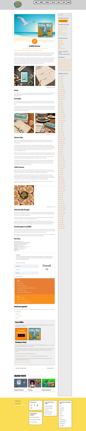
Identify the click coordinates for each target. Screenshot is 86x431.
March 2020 (61, 224)
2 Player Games (62, 59)
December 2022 (61, 160)
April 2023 (60, 153)
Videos (58, 2)
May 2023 (60, 151)
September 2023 (61, 143)
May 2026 (60, 81)
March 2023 (61, 155)
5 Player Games (68, 59)
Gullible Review (34, 46)
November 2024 (61, 116)
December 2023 (61, 137)
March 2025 (61, 108)
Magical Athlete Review (46, 390)
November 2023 (61, 139)
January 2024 (61, 135)
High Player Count (36, 48)
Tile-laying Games (67, 69)
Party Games (41, 48)
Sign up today (64, 20)
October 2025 (61, 95)
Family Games (24, 48)
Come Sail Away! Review (63, 29)
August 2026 (61, 76)
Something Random (62, 48)
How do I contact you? (33, 422)
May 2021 (60, 197)
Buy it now (21, 335)
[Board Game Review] (18, 8)
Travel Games (45, 48)
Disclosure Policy (62, 423)
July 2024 (60, 124)
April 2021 (60, 199)
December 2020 (61, 207)
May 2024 (60, 128)
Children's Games (62, 62)
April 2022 (60, 176)
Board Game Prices (27, 356)
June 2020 (60, 218)
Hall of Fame (61, 41)
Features (47, 2)
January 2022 (61, 182)
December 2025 (61, 91)
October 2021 (61, 187)
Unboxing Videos (68, 70)
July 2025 (60, 101)
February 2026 (61, 87)
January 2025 (61, 112)
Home (36, 2)
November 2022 (61, 162)
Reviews (41, 2)
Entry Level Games (66, 63)
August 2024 (61, 122)
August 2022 (61, 168)
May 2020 (60, 220)
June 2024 (60, 126)
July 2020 (60, 216)
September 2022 (61, 166)
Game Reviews (16, 388)
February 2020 (61, 226)
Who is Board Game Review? (34, 417)
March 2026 (61, 85)
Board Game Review (18, 403)
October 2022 (61, 164)
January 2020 (61, 228)
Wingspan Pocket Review (19, 390)
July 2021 (60, 193)
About (63, 2)
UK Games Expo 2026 (62, 34)
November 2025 (61, 93)
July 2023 (60, 147)
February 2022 (61, 180)
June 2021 (60, 195)
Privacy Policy (62, 425)
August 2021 (61, 191)
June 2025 (60, 103)
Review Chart (61, 40)
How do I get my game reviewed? (35, 419)
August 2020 (61, 214)
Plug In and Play (50, 368)
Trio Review (30, 390)
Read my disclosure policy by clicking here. (23, 362)
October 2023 (61, 141)
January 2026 (61, 89)
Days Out (53, 2)
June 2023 (60, 149)
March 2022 (61, 178)
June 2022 (60, 172)
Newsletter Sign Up (63, 419)
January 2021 (61, 205)
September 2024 (61, 120)
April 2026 (60, 83)
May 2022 (60, 174)
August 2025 (61, 99)
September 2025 (61, 97)
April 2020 (60, 222)
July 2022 (60, 170)
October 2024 (61, 118)
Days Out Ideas (61, 44)
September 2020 (61, 212)
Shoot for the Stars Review (21, 368)
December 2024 (61, 114)
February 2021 (61, 203)
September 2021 (61, 189)
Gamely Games (29, 48)
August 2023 (61, 145)
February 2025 (61, 110)
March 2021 (61, 201)
